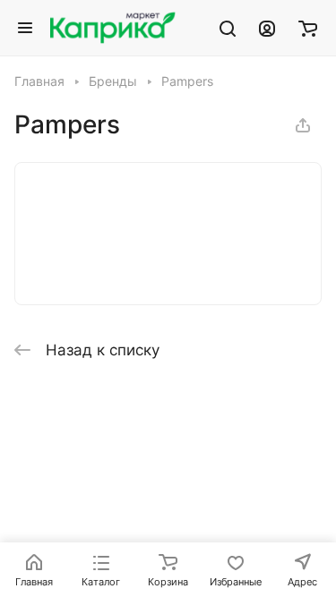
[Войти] (267, 28)
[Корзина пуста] (307, 28)
